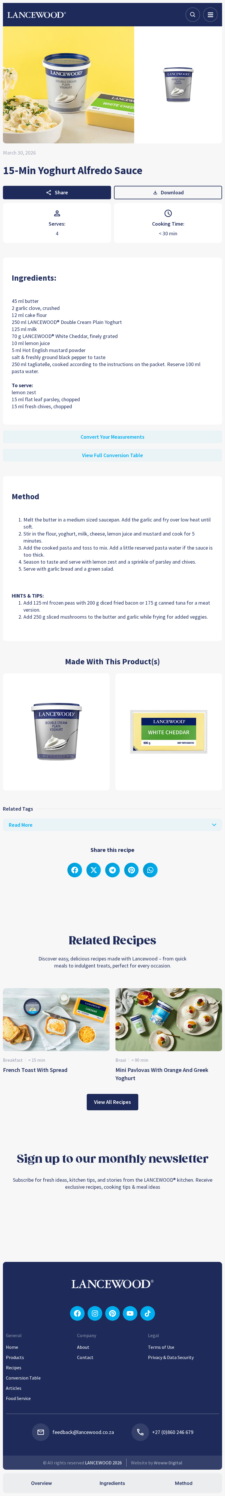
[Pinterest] (112, 1313)
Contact (85, 1357)
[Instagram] (95, 1313)
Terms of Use (161, 1347)
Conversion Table (23, 1378)
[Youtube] (130, 1313)
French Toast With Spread (35, 1069)
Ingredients (112, 1483)
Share (61, 192)
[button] (74, 870)
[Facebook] (77, 1313)
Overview (41, 1483)
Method (183, 1483)
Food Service (18, 1398)
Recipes (13, 1367)
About (83, 1347)
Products (15, 1357)
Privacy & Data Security (171, 1357)
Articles (13, 1388)
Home (12, 1347)
